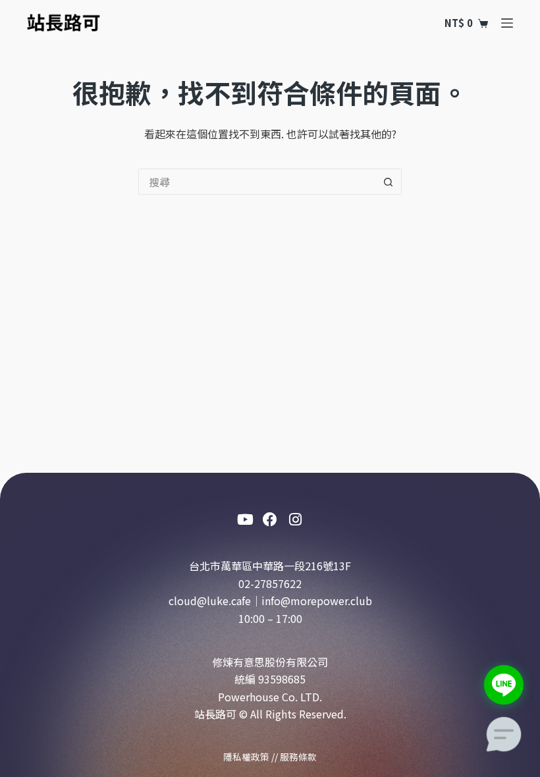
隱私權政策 (246, 756)
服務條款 (298, 756)
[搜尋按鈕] (388, 182)
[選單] (507, 23)
